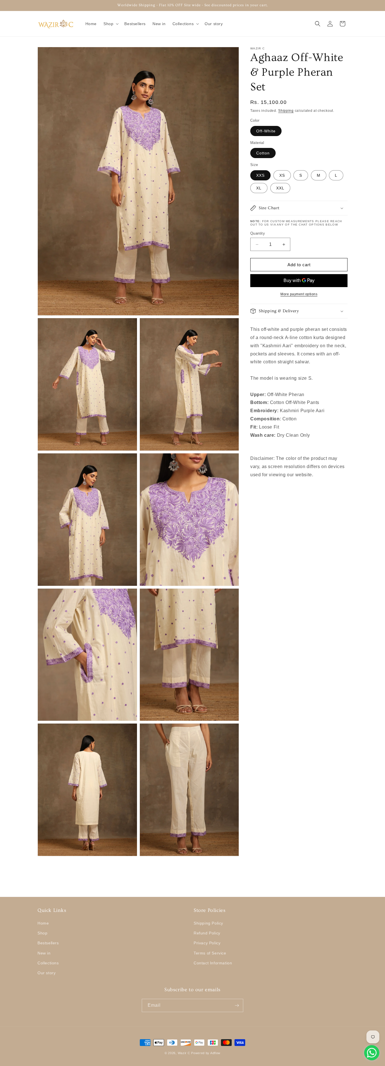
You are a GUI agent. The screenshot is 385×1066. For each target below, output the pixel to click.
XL (259, 188)
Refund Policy (207, 933)
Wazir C (184, 1053)
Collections (48, 963)
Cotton (263, 153)
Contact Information (213, 963)
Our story (46, 973)
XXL (280, 188)
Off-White (266, 131)
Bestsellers (48, 943)
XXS (260, 175)
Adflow (215, 1053)
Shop (42, 933)
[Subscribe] (237, 1005)
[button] (110, 24)
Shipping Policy (208, 923)
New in (44, 953)
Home (43, 923)
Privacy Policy (207, 943)
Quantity (257, 233)
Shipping (286, 111)
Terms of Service (210, 953)
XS (282, 175)
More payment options (298, 294)
